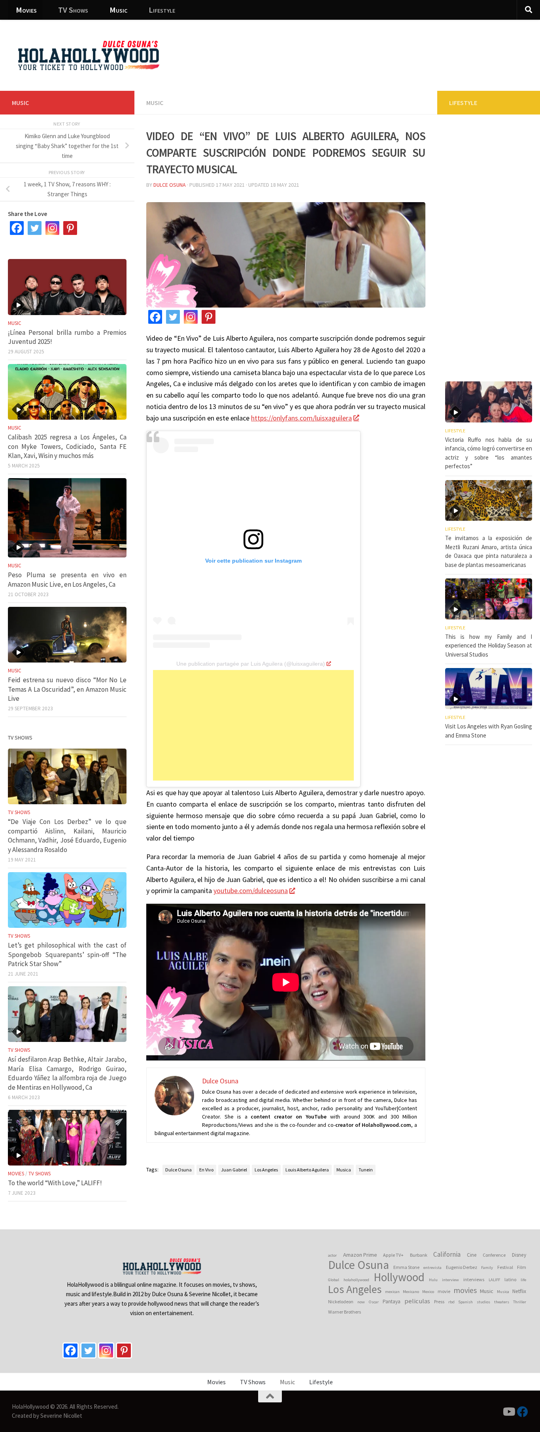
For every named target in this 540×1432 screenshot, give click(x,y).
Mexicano (411, 1291)
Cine (472, 1255)
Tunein (366, 1170)
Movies (26, 10)
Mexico (428, 1291)
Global (333, 1279)
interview (450, 1279)
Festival (505, 1267)
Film (521, 1267)
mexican (392, 1291)
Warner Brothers (344, 1312)
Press (439, 1301)
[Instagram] (191, 317)
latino (510, 1279)
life (523, 1279)
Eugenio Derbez (461, 1267)
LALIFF (494, 1279)
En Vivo (206, 1170)
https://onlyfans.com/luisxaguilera (301, 417)
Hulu (433, 1279)
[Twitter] (173, 317)
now (361, 1301)
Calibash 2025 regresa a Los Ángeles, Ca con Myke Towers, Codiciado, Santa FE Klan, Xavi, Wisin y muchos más (67, 446)
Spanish (465, 1301)
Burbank (418, 1255)
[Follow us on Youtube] (508, 1411)
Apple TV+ (393, 1255)
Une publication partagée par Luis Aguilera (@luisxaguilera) (250, 664)
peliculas (417, 1301)
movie (444, 1291)
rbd (451, 1301)
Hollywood (399, 1277)
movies (465, 1290)
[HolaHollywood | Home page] (88, 55)
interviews (473, 1279)
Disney (519, 1255)
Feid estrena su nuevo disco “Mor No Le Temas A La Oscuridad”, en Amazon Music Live (67, 689)
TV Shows (73, 10)
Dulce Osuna (169, 184)
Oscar (374, 1301)
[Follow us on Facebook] (522, 1411)
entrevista (432, 1267)
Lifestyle (162, 10)
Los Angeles (266, 1170)
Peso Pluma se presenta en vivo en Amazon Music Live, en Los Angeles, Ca (67, 580)
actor (332, 1255)
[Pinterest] (208, 317)
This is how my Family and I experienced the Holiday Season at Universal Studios (488, 645)
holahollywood (356, 1279)
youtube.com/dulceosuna (250, 890)
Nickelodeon (340, 1301)
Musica (343, 1170)
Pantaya (391, 1301)
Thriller (519, 1301)
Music (118, 10)
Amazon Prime (360, 1254)
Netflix (519, 1291)
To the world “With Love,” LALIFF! (55, 1183)
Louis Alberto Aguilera (307, 1170)
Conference (494, 1255)
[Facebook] (155, 317)
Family (487, 1267)
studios (483, 1301)
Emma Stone (406, 1267)
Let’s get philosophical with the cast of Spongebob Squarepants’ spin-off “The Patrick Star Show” (67, 954)
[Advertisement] (389, 49)
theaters (501, 1301)
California (447, 1254)
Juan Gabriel (234, 1170)
